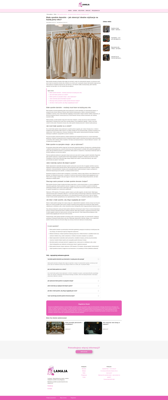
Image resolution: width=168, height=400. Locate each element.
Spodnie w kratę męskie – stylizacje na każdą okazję (116, 29)
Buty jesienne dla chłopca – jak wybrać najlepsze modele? (116, 48)
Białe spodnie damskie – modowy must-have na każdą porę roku (66, 92)
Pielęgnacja (96, 10)
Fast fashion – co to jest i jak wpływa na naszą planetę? (115, 38)
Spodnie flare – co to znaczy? (109, 368)
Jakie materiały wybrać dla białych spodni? (60, 98)
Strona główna (50, 14)
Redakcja (50, 386)
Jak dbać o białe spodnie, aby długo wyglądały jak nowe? (64, 102)
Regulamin (73, 397)
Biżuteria (81, 10)
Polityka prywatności (51, 397)
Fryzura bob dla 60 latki (109, 379)
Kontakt (50, 388)
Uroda (75, 10)
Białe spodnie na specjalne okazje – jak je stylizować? (63, 96)
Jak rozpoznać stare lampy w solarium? (111, 323)
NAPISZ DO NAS (84, 351)
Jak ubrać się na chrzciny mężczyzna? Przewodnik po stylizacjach (116, 57)
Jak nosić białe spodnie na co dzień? (59, 94)
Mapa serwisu (63, 397)
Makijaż (88, 10)
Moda (70, 10)
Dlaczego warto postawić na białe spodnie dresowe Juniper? (65, 100)
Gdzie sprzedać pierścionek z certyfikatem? (73, 323)
